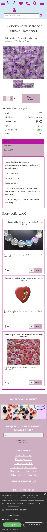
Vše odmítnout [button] (34, 525)
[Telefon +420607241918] (29, 5)
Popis (6, 141)
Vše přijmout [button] (12, 525)
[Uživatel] (22, 4)
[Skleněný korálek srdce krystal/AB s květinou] (23, 240)
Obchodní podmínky (23, 467)
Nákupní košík (23, 463)
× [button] (45, 494)
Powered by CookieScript (10, 529)
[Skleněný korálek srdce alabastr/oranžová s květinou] (23, 352)
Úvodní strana (23, 455)
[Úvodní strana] (11, 3)
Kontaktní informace (23, 471)
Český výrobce (35, 117)
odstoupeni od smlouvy (23, 475)
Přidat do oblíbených (16, 108)
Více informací (13, 506)
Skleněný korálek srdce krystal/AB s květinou (23, 223)
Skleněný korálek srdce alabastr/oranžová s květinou (23, 335)
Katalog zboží (23, 459)
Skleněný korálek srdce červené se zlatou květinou (23, 279)
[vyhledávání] (36, 4)
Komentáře (9, 150)
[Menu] (3, 3)
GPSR (6, 154)
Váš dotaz (8, 145)
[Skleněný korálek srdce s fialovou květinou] (23, 62)
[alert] (23, 512)
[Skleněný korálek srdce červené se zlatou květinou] (23, 296)
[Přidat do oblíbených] (42, 223)
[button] (23, 519)
